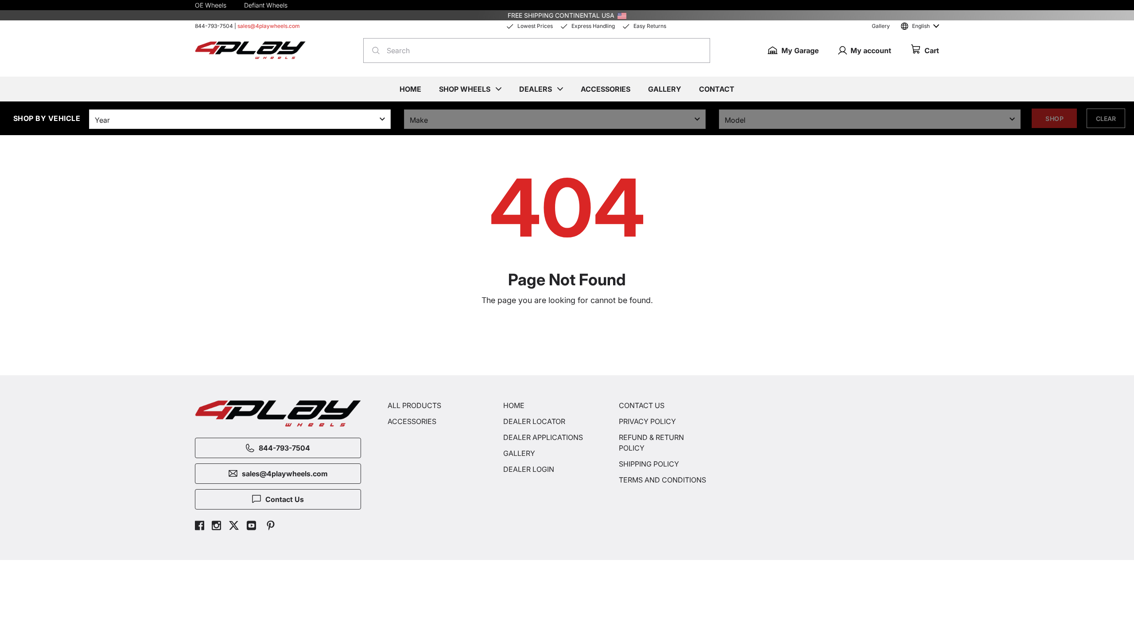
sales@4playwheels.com (268, 26)
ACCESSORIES (412, 421)
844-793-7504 (214, 26)
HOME (513, 405)
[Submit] (373, 50)
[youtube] (251, 527)
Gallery (881, 26)
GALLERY (519, 453)
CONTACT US (641, 405)
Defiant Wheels (265, 5)
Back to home (571, 339)
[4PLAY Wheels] (250, 50)
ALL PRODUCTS (414, 405)
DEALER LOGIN (528, 469)
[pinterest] (271, 526)
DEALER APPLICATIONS (543, 437)
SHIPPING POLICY (649, 463)
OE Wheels (210, 5)
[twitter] (234, 526)
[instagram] (216, 527)
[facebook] (199, 527)
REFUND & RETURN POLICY (651, 442)
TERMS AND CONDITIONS (662, 479)
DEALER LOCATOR (534, 421)
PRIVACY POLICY (647, 421)
